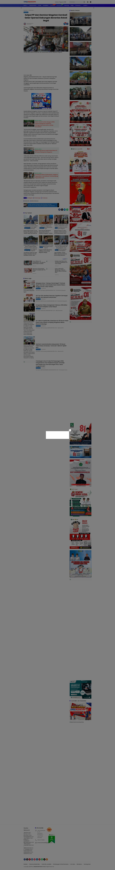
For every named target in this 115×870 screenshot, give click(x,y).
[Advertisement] (57, 435)
